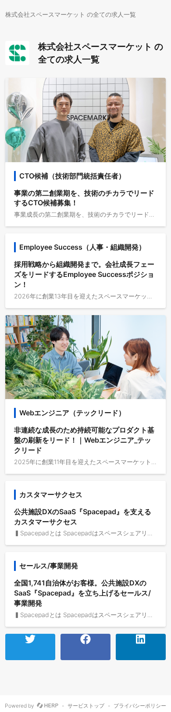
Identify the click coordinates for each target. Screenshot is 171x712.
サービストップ (86, 705)
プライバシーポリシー (140, 705)
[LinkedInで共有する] (141, 647)
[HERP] (47, 706)
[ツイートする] (30, 647)
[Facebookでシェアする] (85, 647)
